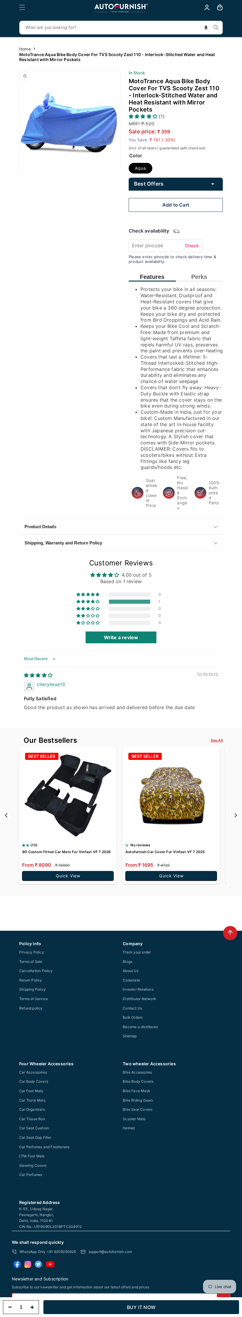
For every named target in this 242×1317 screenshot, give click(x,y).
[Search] (216, 27)
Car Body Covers (33, 1081)
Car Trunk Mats (32, 1100)
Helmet (129, 1128)
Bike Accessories (137, 1072)
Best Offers (148, 184)
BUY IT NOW (141, 1307)
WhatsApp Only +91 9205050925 (47, 1251)
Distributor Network (139, 999)
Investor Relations (138, 989)
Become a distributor (140, 1027)
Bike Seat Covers (137, 1109)
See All (217, 740)
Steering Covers (33, 1165)
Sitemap (130, 1036)
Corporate (131, 980)
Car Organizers (32, 1109)
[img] (38, 675)
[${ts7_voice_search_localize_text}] (206, 28)
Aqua (140, 168)
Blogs (127, 961)
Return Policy (30, 980)
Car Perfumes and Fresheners (44, 1147)
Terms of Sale (30, 961)
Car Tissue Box (32, 1119)
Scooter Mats (134, 1119)
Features (152, 277)
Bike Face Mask (136, 1091)
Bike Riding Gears (138, 1100)
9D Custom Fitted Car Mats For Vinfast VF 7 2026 (66, 852)
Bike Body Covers (138, 1081)
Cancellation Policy (36, 970)
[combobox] (121, 27)
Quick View (68, 875)
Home (25, 48)
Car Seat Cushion (34, 1128)
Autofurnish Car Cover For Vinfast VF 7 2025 (165, 852)
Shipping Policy (32, 989)
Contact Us (132, 1008)
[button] (22, 7)
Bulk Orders (133, 1017)
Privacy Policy (31, 952)
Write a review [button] (121, 637)
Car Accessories (33, 1072)
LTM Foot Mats (32, 1156)
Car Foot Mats (31, 1091)
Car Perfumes (30, 1174)
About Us (130, 970)
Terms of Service (33, 999)
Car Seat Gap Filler (35, 1137)
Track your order (137, 952)
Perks (199, 277)
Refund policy (31, 1008)
